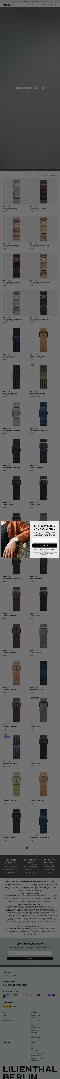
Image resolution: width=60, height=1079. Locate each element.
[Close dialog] (57, 522)
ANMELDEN (44, 545)
